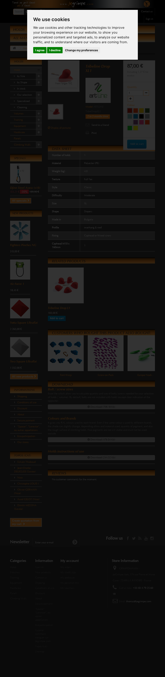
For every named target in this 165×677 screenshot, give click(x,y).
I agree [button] (39, 50)
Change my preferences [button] (81, 50)
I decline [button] (55, 50)
